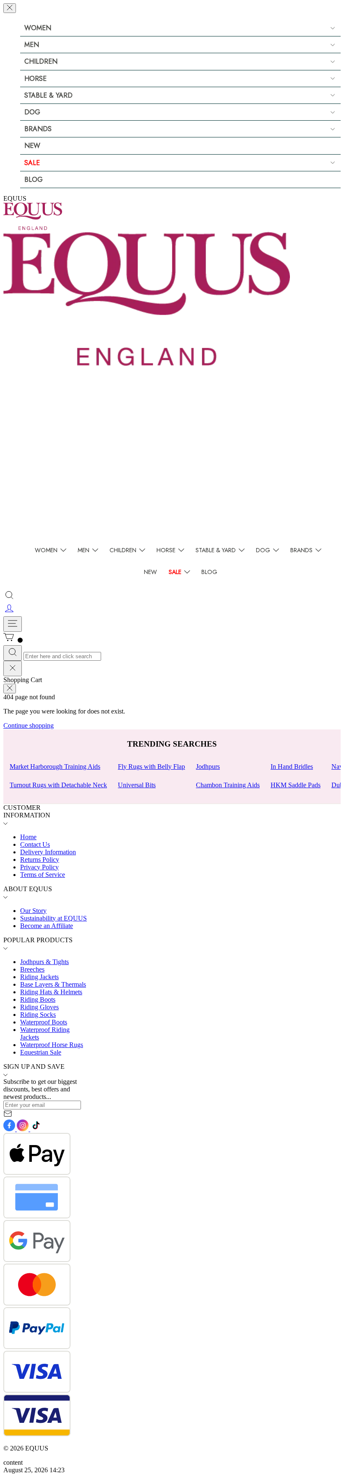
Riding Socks (38, 1014)
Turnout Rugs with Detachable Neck (58, 785)
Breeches (32, 969)
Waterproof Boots (43, 1022)
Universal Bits (137, 785)
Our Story (33, 910)
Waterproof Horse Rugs (51, 1044)
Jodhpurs (208, 766)
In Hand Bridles (292, 766)
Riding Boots (37, 999)
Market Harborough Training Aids (55, 766)
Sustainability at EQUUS (53, 918)
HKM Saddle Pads (296, 785)
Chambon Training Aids (228, 785)
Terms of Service (42, 874)
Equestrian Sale (40, 1052)
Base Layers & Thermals (53, 984)
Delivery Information (48, 852)
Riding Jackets (39, 976)
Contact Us (35, 844)
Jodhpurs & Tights (44, 961)
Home (28, 836)
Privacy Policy (39, 867)
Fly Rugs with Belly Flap (151, 766)
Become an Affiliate (46, 925)
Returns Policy (39, 859)
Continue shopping (28, 725)
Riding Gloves (39, 1007)
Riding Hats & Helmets (51, 991)
